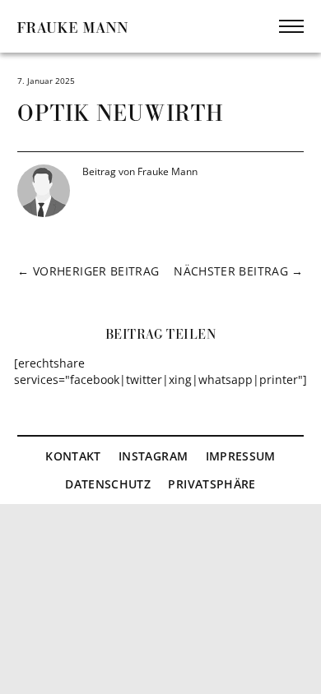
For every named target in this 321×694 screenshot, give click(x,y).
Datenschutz (108, 484)
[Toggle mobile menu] (291, 26)
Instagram (153, 456)
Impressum (241, 456)
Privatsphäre (211, 484)
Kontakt (73, 456)
